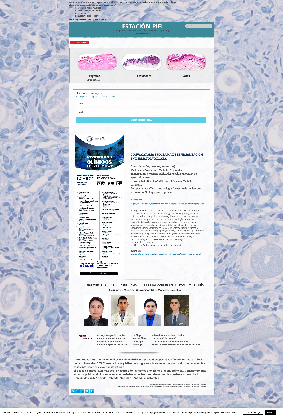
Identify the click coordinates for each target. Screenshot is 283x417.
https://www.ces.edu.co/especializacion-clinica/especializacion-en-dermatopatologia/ (167, 203)
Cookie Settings (253, 412)
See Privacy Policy (229, 412)
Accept (270, 412)
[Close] (279, 412)
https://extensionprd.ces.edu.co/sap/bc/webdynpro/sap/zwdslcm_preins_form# (166, 253)
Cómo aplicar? (93, 79)
